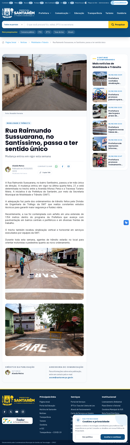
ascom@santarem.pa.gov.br (61, 377)
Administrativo (104, 3)
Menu (18, 3)
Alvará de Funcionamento (81, 409)
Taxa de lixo (59, 32)
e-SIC (42, 428)
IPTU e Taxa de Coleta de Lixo (83, 406)
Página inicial (45, 402)
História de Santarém (48, 409)
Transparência (95, 13)
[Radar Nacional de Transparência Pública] (17, 420)
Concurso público (27, 32)
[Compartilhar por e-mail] (68, 166)
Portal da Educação (47, 406)
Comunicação (61, 13)
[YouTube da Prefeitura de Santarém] (16, 411)
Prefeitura (44, 13)
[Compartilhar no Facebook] (62, 166)
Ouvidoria (121, 13)
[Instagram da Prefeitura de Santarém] (22, 411)
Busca (28, 3)
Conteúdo (7, 3)
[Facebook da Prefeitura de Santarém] (4, 411)
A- (71, 3)
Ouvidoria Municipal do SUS (112, 409)
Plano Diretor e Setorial (111, 406)
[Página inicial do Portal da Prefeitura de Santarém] (18, 13)
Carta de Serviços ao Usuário (82, 413)
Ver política (87, 437)
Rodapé (38, 3)
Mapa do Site (92, 3)
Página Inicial (11, 42)
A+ (63, 3)
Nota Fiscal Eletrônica (110, 413)
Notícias (24, 42)
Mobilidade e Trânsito (39, 42)
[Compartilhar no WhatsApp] (56, 166)
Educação (79, 13)
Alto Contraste (52, 3)
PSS (40, 32)
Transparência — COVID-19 (50, 432)
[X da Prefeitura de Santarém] (10, 411)
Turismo (109, 13)
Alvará (70, 32)
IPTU (48, 32)
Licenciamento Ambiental (112, 402)
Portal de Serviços (78, 402)
